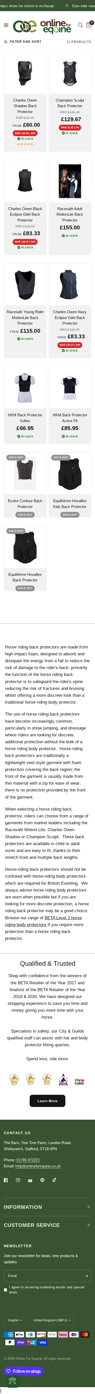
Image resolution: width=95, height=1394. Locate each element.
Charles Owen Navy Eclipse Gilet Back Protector (70, 317)
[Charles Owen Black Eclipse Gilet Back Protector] (25, 181)
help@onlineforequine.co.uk (38, 1166)
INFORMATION (23, 1207)
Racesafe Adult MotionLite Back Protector (69, 214)
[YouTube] (33, 1180)
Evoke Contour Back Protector (25, 504)
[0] (88, 25)
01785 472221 (28, 1160)
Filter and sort (25, 41)
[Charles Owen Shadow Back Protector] (25, 73)
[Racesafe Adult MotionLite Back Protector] (70, 181)
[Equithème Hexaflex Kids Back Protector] (70, 474)
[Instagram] (21, 1180)
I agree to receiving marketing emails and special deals (46, 1289)
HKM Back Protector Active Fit (70, 418)
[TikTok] (58, 1179)
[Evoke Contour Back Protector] (25, 474)
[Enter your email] (86, 1276)
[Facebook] (9, 1180)
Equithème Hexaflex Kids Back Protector (70, 504)
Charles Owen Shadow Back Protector (25, 106)
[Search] (80, 25)
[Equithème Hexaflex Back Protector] (25, 547)
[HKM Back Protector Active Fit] (70, 388)
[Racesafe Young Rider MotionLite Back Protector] (25, 285)
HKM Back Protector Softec (25, 418)
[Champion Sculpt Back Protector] (70, 73)
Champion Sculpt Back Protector (70, 103)
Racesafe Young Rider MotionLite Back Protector (25, 317)
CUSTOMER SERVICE (32, 1225)
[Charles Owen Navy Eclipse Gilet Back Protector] (70, 285)
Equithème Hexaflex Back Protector (25, 577)
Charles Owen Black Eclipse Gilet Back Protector (25, 214)
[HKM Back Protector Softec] (25, 388)
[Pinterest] (45, 1180)
